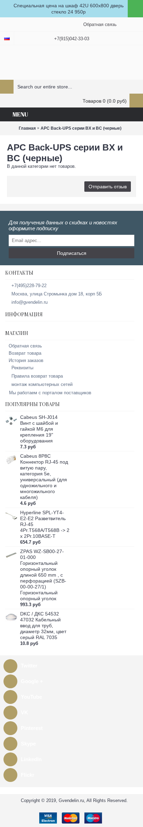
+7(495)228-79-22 (29, 285)
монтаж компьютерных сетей (42, 384)
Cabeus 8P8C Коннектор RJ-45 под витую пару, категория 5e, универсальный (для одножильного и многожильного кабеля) (44, 476)
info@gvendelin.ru (29, 302)
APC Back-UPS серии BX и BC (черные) (81, 128)
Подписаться (71, 253)
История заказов (26, 360)
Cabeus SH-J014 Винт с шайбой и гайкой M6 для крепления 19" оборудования (39, 428)
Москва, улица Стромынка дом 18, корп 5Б (56, 293)
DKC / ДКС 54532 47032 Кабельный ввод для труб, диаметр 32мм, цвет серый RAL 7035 (43, 625)
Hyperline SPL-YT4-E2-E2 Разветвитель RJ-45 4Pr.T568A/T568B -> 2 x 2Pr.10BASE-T (44, 524)
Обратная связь (25, 345)
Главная (27, 128)
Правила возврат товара (37, 376)
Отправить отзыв (108, 186)
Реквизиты (22, 367)
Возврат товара (25, 353)
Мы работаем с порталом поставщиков (50, 392)
